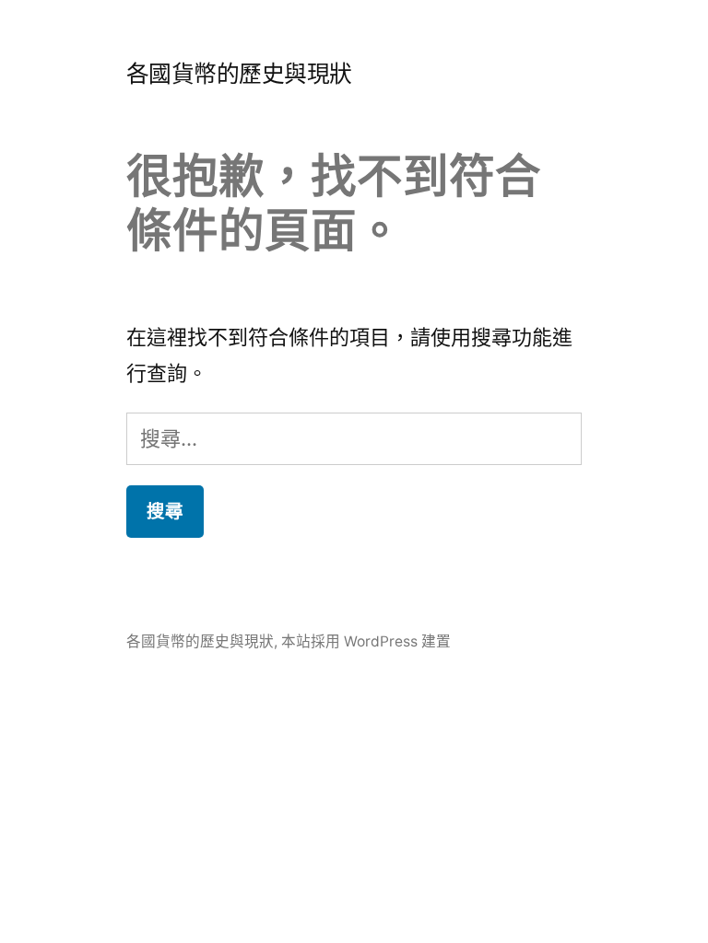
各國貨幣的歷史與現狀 (239, 73)
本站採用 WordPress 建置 (366, 641)
